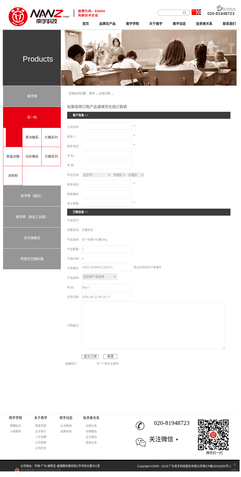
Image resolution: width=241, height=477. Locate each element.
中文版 (194, 12)
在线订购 (104, 93)
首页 (85, 23)
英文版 (199, 12)
